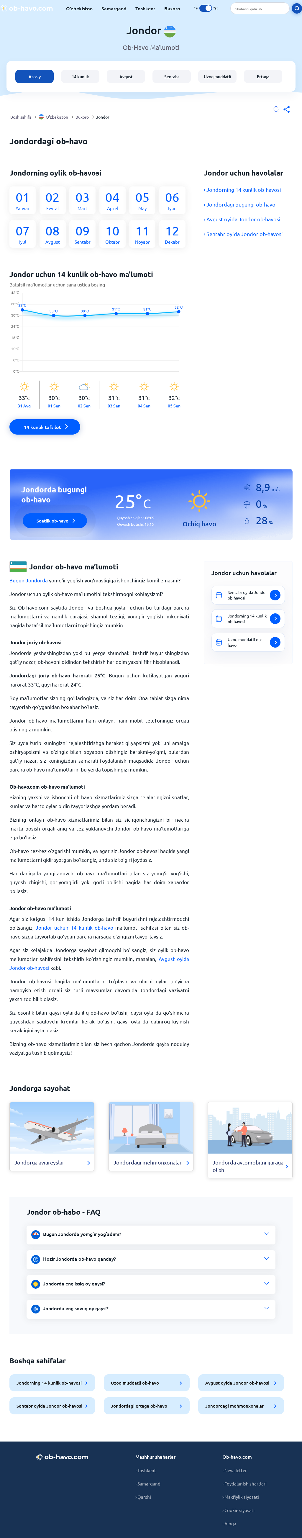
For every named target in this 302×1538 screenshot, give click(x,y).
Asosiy (35, 76)
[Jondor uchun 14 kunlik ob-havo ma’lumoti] (99, 336)
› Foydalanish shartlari (244, 1483)
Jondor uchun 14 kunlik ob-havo (74, 927)
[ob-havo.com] (26, 8)
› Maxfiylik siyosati (240, 1497)
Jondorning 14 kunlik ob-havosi (49, 1383)
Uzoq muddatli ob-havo (135, 1383)
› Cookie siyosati (238, 1510)
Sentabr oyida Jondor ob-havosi (49, 1406)
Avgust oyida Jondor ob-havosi (237, 1383)
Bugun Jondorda (28, 580)
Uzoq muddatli (217, 76)
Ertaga (263, 76)
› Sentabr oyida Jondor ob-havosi (243, 234)
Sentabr (171, 76)
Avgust (126, 76)
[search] (297, 8)
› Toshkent (145, 1470)
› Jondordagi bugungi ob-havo (239, 204)
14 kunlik (80, 76)
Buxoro (172, 8)
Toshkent (145, 8)
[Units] (205, 8)
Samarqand (114, 8)
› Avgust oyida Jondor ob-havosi (242, 219)
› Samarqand (147, 1483)
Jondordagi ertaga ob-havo (139, 1406)
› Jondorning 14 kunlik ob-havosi (242, 189)
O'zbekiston (79, 8)
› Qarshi (143, 1497)
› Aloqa (229, 1523)
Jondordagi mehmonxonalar (234, 1406)
